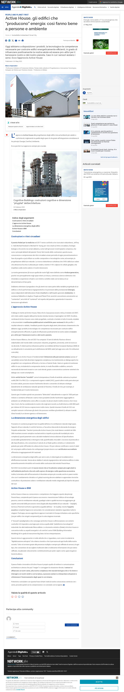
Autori (14, 656)
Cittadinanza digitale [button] (67, 7)
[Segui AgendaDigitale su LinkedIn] (43, 652)
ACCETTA (99, 682)
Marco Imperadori (11, 66)
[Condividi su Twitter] (12, 40)
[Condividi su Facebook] (6, 40)
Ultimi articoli (42, 7)
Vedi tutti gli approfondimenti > (109, 157)
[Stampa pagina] (22, 40)
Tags (19, 656)
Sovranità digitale (53, 7)
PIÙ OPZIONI (99, 688)
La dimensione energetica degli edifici (26, 226)
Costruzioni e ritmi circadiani (22, 221)
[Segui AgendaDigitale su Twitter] (47, 652)
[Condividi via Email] (16, 40)
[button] (5, 7)
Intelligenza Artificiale (84, 7)
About (9, 656)
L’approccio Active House (21, 223)
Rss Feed (25, 656)
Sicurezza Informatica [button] (100, 7)
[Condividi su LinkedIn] (9, 40)
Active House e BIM (19, 229)
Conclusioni (16, 231)
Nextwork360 (11, 664)
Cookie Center (73, 656)
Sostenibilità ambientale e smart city (24, 35)
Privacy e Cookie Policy (36, 656)
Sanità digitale (115, 7)
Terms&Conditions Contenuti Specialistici (56, 656)
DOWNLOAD (111, 53)
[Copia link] (19, 40)
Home (7, 35)
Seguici (34, 652)
